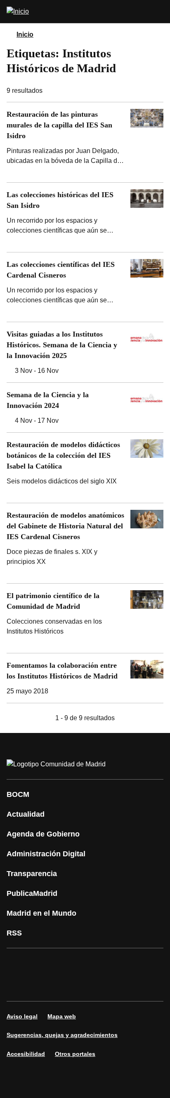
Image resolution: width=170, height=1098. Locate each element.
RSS (14, 933)
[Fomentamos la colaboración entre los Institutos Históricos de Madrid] (85, 678)
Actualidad (26, 814)
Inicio (25, 34)
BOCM (18, 794)
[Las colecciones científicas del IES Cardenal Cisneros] (85, 287)
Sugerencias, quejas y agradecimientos (62, 1035)
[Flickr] (42, 986)
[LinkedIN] (117, 963)
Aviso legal (22, 1016)
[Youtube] (92, 963)
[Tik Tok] (18, 986)
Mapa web (61, 1016)
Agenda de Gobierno (43, 834)
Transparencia (32, 873)
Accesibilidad (26, 1054)
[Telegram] (67, 986)
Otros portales (75, 1054)
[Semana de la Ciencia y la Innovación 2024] (85, 407)
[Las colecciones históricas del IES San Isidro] (85, 217)
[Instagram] (42, 963)
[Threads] (92, 986)
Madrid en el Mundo (41, 913)
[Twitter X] (67, 963)
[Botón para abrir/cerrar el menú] (158, 11)
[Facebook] (18, 963)
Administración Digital (46, 854)
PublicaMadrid (32, 893)
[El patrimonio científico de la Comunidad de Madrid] (85, 618)
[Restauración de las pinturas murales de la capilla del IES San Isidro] (85, 142)
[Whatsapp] (141, 963)
